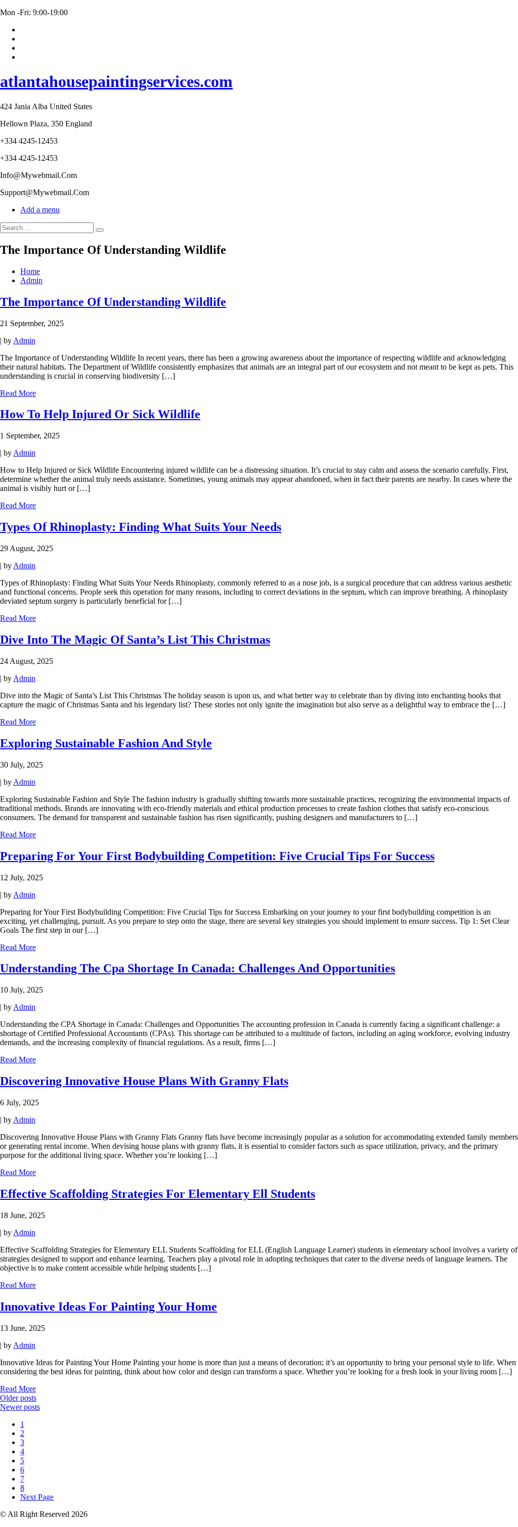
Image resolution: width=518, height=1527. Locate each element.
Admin (24, 340)
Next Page (37, 1497)
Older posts (18, 1398)
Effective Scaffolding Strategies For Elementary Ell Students (157, 1193)
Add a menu (40, 209)
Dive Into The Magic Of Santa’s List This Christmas (135, 639)
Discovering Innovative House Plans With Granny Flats (144, 1081)
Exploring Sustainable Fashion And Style (106, 743)
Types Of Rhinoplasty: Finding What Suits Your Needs (140, 526)
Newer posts (20, 1407)
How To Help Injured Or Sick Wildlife (100, 414)
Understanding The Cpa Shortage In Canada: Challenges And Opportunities (197, 968)
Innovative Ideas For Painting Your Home (108, 1306)
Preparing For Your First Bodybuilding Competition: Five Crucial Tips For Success (217, 856)
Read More (18, 393)
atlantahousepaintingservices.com (116, 81)
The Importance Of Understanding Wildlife (113, 301)
